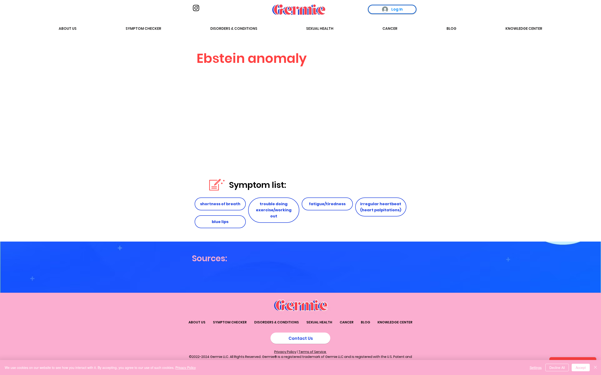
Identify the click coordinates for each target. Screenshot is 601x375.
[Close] (595, 367)
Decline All (557, 367)
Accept (581, 367)
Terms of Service (312, 351)
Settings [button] (536, 367)
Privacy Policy (285, 351)
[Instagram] (196, 8)
